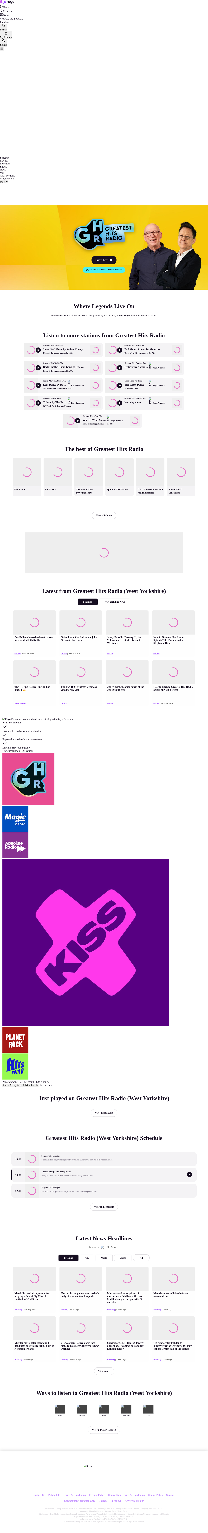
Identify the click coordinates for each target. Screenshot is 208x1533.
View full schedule (104, 1206)
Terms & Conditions (74, 1495)
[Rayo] (88, 1466)
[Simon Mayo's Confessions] (181, 458)
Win (2, 172)
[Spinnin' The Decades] (119, 458)
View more (104, 1371)
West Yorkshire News (114, 602)
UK (87, 1258)
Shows (3, 166)
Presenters (5, 163)
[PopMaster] (57, 458)
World (104, 1258)
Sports (123, 1258)
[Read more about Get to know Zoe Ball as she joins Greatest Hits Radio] (80, 622)
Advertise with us (134, 1500)
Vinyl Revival (7, 178)
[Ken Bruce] (26, 458)
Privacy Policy (97, 1495)
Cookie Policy (155, 1495)
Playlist (3, 160)
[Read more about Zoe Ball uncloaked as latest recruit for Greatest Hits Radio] (34, 622)
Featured (87, 602)
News (6, 15)
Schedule (4, 157)
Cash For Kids (7, 175)
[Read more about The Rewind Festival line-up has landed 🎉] (34, 672)
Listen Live (101, 260)
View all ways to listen (104, 1429)
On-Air (17, 654)
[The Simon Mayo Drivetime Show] (88, 458)
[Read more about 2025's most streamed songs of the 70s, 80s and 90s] (127, 672)
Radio (6, 7)
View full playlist (104, 1112)
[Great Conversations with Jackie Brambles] (150, 458)
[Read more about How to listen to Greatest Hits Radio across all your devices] (173, 672)
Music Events (20, 703)
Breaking (68, 1258)
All (141, 1257)
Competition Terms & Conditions (126, 1495)
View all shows (104, 515)
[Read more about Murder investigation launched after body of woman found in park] (80, 1279)
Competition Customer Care (79, 1500)
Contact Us (39, 1495)
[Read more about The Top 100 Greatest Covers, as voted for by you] (80, 672)
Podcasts (7, 11)
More (3, 181)
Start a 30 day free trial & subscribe (20, 1085)
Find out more (46, 1085)
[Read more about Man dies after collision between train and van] (173, 1279)
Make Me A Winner (13, 19)
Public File (54, 1495)
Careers (103, 1500)
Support (170, 1495)
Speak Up (116, 1500)
